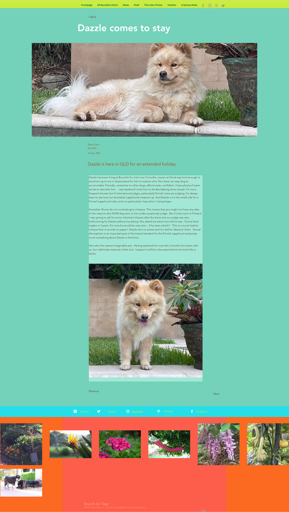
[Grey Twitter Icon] (223, 6)
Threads (84, 411)
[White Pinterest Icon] (159, 411)
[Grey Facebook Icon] (203, 6)
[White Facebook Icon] (192, 411)
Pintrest (168, 411)
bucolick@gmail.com (123, 507)
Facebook (201, 411)
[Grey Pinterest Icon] (216, 6)
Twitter (112, 411)
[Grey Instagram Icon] (210, 6)
